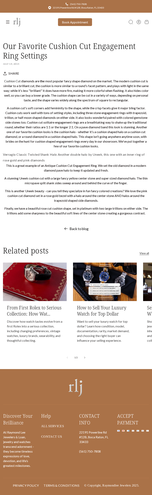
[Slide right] (84, 357)
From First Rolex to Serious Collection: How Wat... (34, 310)
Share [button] (14, 73)
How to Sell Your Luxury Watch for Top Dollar (101, 310)
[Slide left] (67, 357)
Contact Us (51, 436)
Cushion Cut (12, 81)
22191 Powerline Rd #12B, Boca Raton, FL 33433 (78, 7)
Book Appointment (75, 22)
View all (144, 253)
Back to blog (78, 228)
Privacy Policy (26, 485)
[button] (130, 22)
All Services (52, 426)
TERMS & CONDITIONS (61, 485)
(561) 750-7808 (78, 4)
